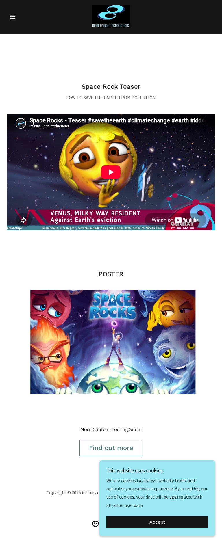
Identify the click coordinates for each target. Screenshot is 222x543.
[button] (22, 17)
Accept (157, 522)
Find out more (111, 447)
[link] (111, 16)
